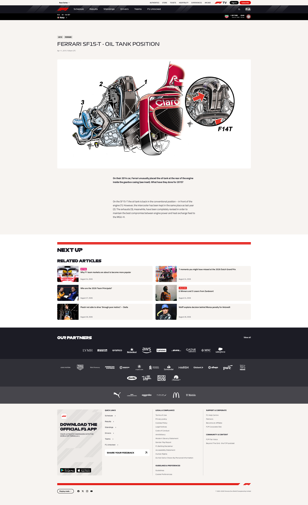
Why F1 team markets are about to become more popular (105, 272)
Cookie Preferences (164, 474)
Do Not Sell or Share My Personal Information (174, 458)
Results (94, 9)
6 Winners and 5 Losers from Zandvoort (196, 291)
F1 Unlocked (154, 9)
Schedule (79, 9)
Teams (138, 9)
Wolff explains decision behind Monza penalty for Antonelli (204, 307)
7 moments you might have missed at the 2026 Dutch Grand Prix (207, 269)
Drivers (124, 9)
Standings (109, 9)
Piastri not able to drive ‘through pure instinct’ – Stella (104, 307)
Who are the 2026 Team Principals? (96, 288)
